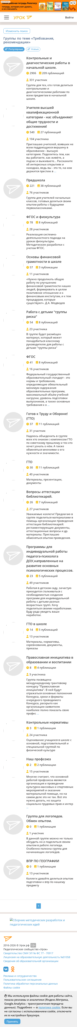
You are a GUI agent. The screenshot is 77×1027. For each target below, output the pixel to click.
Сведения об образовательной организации (30, 961)
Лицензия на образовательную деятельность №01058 (36, 957)
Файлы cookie (11, 987)
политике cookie (49, 1007)
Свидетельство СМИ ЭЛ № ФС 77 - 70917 (28, 953)
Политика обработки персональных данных (30, 983)
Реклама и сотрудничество (20, 976)
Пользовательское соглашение (22, 979)
